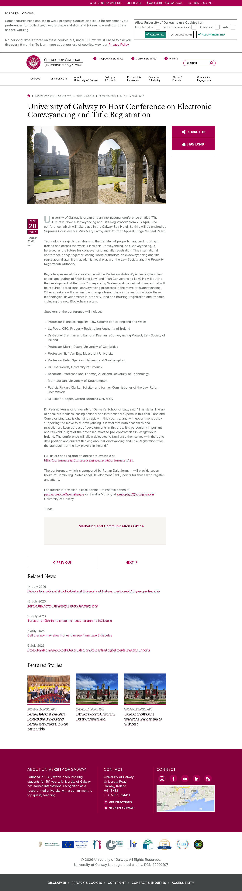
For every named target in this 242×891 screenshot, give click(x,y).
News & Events (85, 95)
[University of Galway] (54, 62)
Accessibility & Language (166, 3)
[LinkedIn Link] (196, 778)
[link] (62, 844)
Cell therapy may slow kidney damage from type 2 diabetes (69, 635)
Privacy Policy (119, 44)
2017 (122, 95)
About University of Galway (53, 95)
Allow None (183, 34)
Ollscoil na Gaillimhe (107, 3)
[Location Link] (186, 810)
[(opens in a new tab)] (63, 847)
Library (136, 3)
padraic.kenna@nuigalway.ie (64, 494)
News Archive (107, 95)
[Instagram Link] (162, 778)
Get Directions (120, 802)
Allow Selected (213, 34)
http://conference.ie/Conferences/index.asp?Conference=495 (88, 460)
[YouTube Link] (185, 778)
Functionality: (144, 27)
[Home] (28, 95)
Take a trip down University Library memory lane (62, 606)
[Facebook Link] (173, 778)
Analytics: (206, 27)
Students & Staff (201, 3)
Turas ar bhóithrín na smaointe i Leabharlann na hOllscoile (69, 621)
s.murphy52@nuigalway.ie (135, 494)
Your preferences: (177, 27)
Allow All (157, 34)
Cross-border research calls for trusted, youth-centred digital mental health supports (88, 650)
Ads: (226, 27)
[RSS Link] (208, 778)
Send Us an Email (121, 808)
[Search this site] (211, 63)
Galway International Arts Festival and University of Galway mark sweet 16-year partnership (93, 591)
